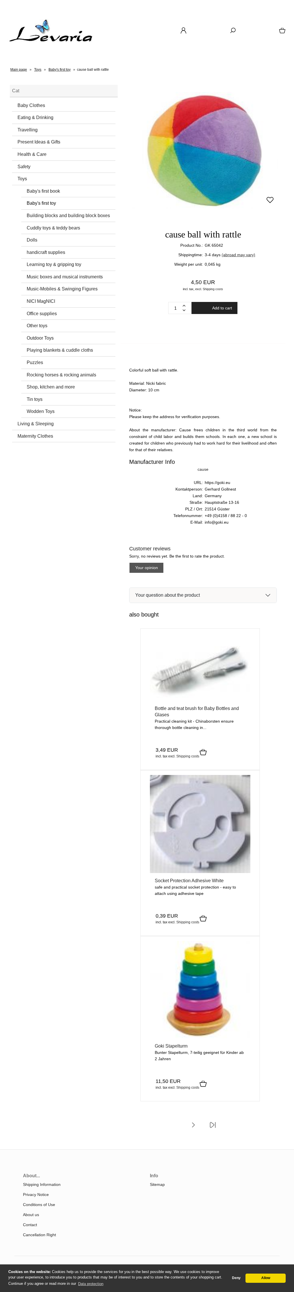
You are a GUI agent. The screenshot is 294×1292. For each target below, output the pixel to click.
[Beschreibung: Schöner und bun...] (200, 1037)
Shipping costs (213, 289)
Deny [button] (236, 1278)
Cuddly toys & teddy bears (53, 227)
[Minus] (184, 310)
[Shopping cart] (283, 32)
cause (203, 469)
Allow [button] (265, 1278)
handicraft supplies (46, 252)
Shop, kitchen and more (51, 386)
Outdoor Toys (40, 338)
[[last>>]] (213, 1128)
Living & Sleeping (36, 423)
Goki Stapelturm (171, 1046)
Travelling (28, 129)
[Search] (232, 32)
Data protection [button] (90, 1284)
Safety (24, 166)
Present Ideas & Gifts (39, 141)
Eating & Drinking (35, 117)
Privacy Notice (36, 1194)
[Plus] (184, 305)
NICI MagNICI (41, 301)
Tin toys (34, 399)
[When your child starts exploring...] (200, 871)
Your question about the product (167, 595)
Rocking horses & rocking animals (61, 374)
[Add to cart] (203, 752)
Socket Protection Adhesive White (189, 880)
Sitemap (157, 1184)
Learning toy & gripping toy (54, 264)
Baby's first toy (41, 203)
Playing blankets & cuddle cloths (60, 350)
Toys (22, 178)
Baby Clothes (31, 105)
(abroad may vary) (238, 254)
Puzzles (35, 362)
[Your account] (183, 32)
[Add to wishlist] (270, 202)
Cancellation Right (39, 1234)
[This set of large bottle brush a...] (200, 699)
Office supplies (42, 313)
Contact (30, 1224)
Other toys (37, 325)
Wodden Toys (41, 411)
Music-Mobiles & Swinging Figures (62, 288)
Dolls (32, 240)
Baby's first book (43, 191)
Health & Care (32, 154)
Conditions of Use (39, 1204)
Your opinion (146, 567)
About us (31, 1214)
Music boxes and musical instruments (65, 276)
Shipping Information (42, 1184)
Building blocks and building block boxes (68, 215)
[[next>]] (193, 1128)
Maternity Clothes (35, 436)
